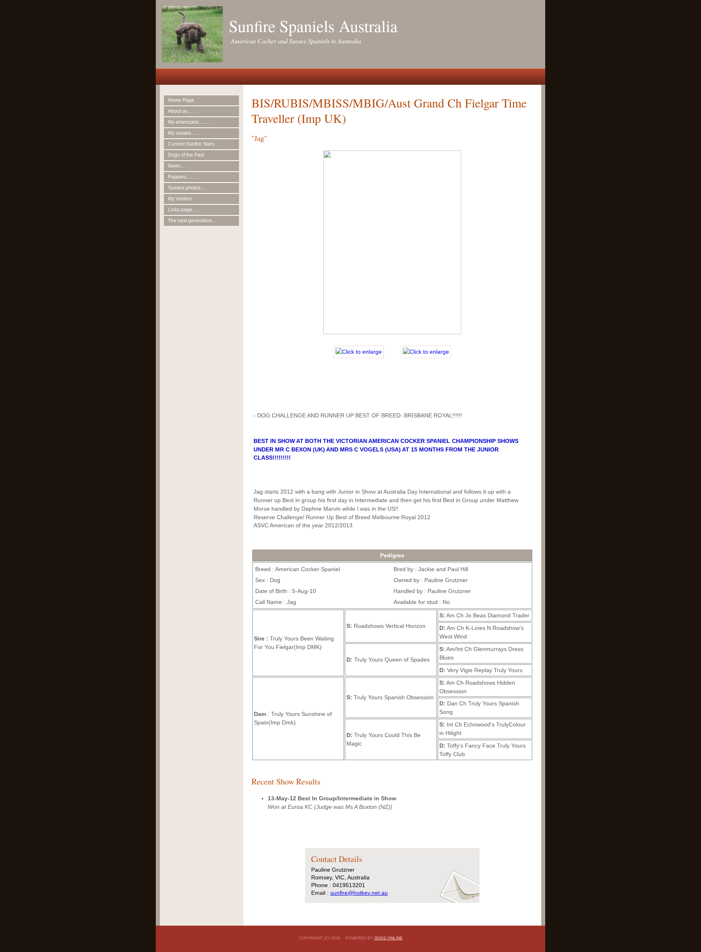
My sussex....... (184, 133)
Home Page (181, 100)
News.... (176, 166)
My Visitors (180, 199)
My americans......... (189, 122)
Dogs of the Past (186, 155)
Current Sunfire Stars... (193, 144)
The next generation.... (192, 220)
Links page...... (184, 210)
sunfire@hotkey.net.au (359, 893)
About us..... (181, 111)
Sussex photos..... (187, 188)
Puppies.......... (183, 177)
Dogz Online (388, 938)
